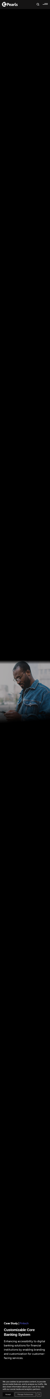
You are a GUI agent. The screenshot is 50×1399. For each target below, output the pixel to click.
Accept (8, 1394)
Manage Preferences (25, 1394)
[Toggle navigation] (44, 4)
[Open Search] (37, 4)
